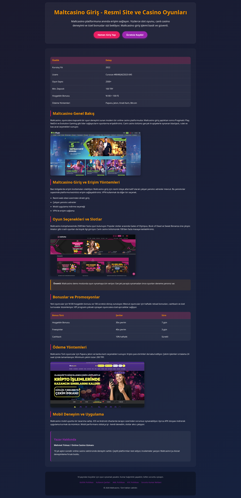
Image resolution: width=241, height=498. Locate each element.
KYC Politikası (133, 482)
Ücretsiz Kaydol (134, 34)
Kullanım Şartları (103, 482)
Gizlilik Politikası (87, 482)
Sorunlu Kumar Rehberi (151, 482)
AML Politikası (119, 482)
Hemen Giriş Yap (107, 34)
